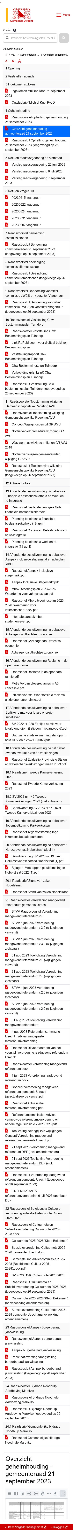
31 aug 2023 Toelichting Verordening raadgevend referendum (33, 1023)
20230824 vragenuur (25, 211)
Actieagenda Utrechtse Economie (34, 652)
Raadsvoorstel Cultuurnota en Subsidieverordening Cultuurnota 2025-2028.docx (32, 1229)
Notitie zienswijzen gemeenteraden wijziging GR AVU (32, 457)
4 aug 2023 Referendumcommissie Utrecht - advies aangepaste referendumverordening (32, 1036)
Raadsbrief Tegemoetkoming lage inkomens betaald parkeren (31, 834)
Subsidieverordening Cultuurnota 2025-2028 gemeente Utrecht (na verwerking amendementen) (35, 1314)
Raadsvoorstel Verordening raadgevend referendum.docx (36, 1066)
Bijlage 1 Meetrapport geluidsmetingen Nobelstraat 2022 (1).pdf (35, 870)
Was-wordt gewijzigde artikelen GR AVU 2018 (36, 445)
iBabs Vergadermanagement (25, 1527)
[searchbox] (30, 38)
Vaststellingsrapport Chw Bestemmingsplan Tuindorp (25, 357)
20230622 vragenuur (25, 204)
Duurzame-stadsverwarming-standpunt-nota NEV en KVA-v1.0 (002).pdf (35, 738)
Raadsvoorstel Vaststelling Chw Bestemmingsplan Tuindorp (30, 333)
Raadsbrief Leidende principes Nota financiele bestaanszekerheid (33, 510)
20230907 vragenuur (25, 225)
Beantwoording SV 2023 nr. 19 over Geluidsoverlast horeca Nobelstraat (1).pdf (34, 859)
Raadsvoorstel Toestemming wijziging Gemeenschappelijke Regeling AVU (34, 415)
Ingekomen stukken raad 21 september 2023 (35, 93)
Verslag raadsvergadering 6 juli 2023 (36, 171)
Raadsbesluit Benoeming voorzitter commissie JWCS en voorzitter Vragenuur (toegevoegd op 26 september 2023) (33, 307)
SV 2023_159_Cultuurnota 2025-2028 (37, 1275)
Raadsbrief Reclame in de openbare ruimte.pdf (33, 674)
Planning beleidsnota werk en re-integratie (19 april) (31, 544)
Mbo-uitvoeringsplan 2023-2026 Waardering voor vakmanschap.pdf (30, 591)
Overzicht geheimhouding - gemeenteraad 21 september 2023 (29, 131)
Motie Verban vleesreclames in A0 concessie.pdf (32, 686)
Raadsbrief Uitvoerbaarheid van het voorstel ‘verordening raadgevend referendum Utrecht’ (36, 1052)
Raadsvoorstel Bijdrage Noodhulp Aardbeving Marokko (32, 1400)
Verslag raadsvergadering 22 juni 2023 (38, 164)
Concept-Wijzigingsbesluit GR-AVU (36, 424)
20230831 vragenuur (25, 218)
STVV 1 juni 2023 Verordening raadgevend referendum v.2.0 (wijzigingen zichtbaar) (34, 992)
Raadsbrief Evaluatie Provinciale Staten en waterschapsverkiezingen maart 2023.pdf (36, 762)
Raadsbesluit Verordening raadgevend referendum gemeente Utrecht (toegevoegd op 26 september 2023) (35, 1179)
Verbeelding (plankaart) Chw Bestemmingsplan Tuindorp (28, 375)
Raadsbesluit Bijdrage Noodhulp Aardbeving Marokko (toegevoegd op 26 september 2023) (32, 1413)
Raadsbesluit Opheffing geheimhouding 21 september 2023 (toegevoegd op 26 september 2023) (36, 145)
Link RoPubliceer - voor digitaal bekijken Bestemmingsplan (36, 345)
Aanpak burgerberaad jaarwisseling (36, 1350)
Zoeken (7, 30)
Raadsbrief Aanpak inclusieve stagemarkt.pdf (29, 573)
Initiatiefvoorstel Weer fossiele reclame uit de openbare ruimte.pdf (35, 697)
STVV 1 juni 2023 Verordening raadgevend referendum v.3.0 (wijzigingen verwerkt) (34, 927)
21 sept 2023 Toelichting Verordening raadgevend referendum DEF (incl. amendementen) (34, 1163)
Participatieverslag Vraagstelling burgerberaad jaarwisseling (30, 1359)
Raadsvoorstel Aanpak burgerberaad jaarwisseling (33, 1341)
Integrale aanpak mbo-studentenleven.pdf (24, 619)
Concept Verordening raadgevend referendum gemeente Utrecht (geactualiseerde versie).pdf (31, 1091)
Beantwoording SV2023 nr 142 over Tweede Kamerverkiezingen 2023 (33, 810)
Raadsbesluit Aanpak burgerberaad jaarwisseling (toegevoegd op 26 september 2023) (35, 1373)
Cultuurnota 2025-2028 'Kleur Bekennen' (39, 1240)
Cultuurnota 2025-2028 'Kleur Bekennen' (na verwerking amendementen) (36, 1301)
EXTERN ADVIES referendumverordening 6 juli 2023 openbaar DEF (36, 1195)
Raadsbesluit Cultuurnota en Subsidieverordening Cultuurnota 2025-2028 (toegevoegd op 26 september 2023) (36, 1286)
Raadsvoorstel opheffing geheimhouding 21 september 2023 (36, 120)
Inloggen (59, 1527)
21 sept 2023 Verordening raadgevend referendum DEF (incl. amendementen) (35, 1149)
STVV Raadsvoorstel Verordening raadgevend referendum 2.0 (32, 914)
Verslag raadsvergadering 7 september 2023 (35, 181)
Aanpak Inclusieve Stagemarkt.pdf (35, 582)
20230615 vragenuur (25, 197)
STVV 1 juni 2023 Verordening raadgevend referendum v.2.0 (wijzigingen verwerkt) (34, 1008)
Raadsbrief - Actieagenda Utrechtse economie (33, 643)
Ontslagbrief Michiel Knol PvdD (33, 102)
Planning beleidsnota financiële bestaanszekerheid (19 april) (30, 521)
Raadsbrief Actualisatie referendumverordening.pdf (24, 1106)
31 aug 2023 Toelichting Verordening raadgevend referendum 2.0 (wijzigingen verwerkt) (33, 960)
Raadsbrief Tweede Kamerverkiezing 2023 (34, 786)
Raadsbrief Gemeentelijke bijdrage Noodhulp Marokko (32, 1440)
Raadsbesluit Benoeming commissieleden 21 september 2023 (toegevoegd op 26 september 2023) (30, 249)
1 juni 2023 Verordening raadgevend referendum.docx (33, 1078)
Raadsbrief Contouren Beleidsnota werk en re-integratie (36, 533)
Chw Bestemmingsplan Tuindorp (34, 365)
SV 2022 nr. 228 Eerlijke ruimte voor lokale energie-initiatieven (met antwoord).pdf (36, 726)
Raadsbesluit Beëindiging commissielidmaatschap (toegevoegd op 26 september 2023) (35, 278)
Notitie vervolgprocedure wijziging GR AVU (34, 434)
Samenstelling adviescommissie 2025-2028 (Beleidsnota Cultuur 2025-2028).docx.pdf (35, 1263)
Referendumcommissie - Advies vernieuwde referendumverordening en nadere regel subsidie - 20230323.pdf (32, 1119)
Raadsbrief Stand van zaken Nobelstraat (39, 892)
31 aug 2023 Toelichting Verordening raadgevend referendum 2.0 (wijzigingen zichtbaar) (33, 976)
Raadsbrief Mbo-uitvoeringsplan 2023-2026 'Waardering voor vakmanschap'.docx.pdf (35, 605)
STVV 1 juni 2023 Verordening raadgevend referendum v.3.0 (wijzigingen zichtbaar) (34, 944)
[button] (64, 38)
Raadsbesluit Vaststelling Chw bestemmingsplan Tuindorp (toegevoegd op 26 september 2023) (35, 388)
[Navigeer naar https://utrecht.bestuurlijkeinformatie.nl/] (21, 15)
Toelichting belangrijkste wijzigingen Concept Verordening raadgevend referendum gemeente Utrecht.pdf (33, 1135)
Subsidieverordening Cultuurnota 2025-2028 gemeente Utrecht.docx (35, 1250)
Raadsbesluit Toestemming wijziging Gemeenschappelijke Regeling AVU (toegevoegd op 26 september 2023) (33, 470)
